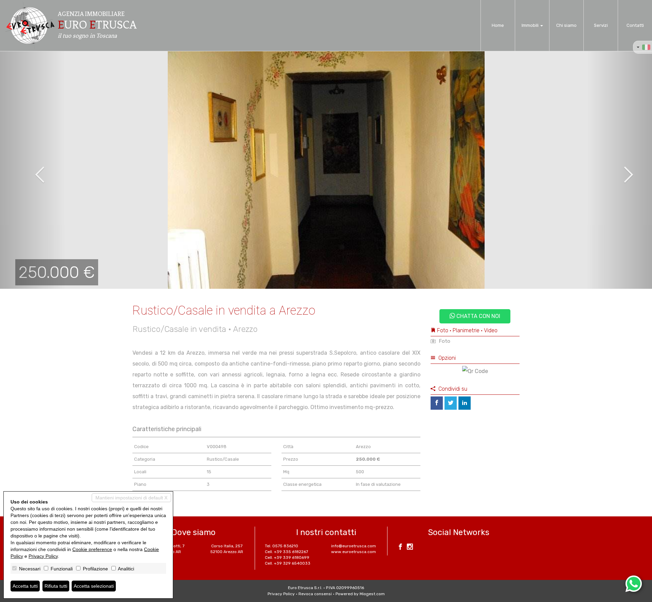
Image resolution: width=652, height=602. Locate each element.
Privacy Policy (281, 593)
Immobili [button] (531, 25)
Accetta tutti (25, 586)
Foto (443, 341)
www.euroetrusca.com (353, 551)
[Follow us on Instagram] (410, 547)
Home (498, 25)
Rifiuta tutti (55, 586)
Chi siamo (566, 25)
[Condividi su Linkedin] (464, 403)
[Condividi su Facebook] (437, 403)
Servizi (601, 25)
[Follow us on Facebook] (400, 547)
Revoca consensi (315, 593)
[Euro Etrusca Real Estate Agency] (30, 25)
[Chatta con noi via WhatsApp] (634, 584)
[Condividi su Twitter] (451, 403)
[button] (32, 170)
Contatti (635, 25)
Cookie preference (92, 549)
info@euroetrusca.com (353, 546)
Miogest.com (372, 593)
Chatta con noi (477, 316)
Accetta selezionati (94, 586)
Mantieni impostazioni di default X (131, 497)
